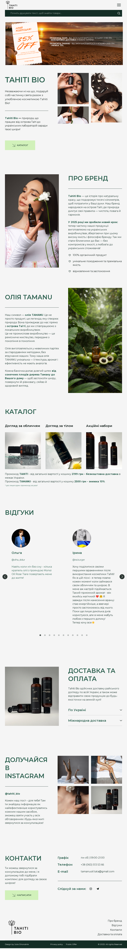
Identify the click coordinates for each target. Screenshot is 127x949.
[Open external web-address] (64, 43)
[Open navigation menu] (119, 5)
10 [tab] (82, 635)
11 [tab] (86, 635)
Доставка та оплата (110, 934)
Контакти (116, 929)
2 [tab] (45, 635)
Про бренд (115, 920)
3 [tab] (49, 635)
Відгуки (117, 925)
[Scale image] (73, 88)
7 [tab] (68, 635)
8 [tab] (72, 635)
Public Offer (71, 944)
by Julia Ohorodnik (20, 944)
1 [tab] (40, 635)
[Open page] (23, 450)
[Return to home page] (12, 5)
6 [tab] (63, 635)
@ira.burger (78, 559)
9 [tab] (77, 635)
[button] (119, 13)
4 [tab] (54, 635)
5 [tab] (59, 635)
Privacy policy (56, 944)
